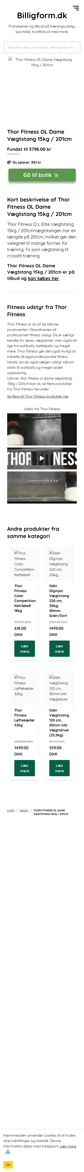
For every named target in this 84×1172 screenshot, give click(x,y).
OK (8, 1165)
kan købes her (43, 278)
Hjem (11, 810)
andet (23, 810)
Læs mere (68, 1146)
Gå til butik (37, 175)
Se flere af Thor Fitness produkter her (38, 396)
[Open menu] (75, 8)
